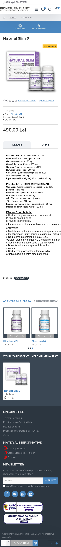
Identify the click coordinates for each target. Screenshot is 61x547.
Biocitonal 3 (10, 341)
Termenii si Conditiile (40, 486)
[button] (28, 348)
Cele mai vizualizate (45, 356)
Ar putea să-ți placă (17, 301)
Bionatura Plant (18, 114)
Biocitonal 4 (38, 341)
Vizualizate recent (16, 356)
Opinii (45, 144)
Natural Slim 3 (21, 278)
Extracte (13, 17)
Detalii (17, 144)
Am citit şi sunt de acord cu (27, 486)
